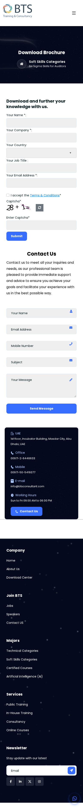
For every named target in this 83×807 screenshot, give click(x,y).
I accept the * (36, 195)
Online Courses (17, 730)
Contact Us (29, 511)
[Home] (21, 64)
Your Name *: (16, 115)
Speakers (13, 614)
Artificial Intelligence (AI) (24, 676)
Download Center (19, 577)
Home (10, 560)
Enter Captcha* (18, 217)
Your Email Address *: (21, 175)
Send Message (41, 408)
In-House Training (19, 713)
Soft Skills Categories (47, 62)
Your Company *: (19, 130)
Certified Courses (19, 668)
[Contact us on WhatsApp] (74, 798)
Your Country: (16, 145)
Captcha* (13, 201)
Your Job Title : (17, 160)
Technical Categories (22, 651)
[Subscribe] (71, 770)
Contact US (14, 623)
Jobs (9, 606)
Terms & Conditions (45, 195)
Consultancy (15, 722)
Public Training (17, 704)
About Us (13, 569)
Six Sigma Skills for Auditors (47, 66)
